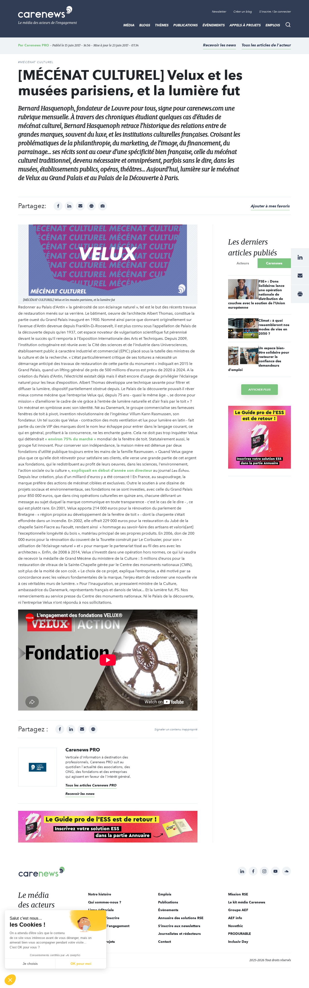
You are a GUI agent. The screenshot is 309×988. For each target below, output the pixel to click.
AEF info (235, 918)
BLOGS (144, 25)
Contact (164, 942)
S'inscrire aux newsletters (179, 926)
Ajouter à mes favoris (270, 206)
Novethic (235, 926)
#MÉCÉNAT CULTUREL (35, 62)
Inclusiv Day (238, 942)
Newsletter (219, 11)
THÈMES (162, 25)
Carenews (274, 263)
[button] (10, 980)
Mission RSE (238, 894)
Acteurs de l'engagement (108, 926)
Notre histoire (99, 894)
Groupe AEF (238, 910)
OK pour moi (80, 964)
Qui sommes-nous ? (104, 902)
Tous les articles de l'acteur (266, 45)
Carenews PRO (36, 45)
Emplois (273, 25)
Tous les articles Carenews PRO (91, 785)
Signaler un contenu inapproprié (175, 729)
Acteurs (243, 263)
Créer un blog (242, 11)
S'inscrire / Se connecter (275, 11)
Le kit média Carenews (246, 902)
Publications (185, 25)
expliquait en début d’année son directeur (111, 470)
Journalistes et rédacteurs (179, 934)
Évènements (214, 25)
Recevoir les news (219, 45)
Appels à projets (245, 25)
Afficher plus (259, 389)
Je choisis (30, 964)
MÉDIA (128, 25)
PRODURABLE (239, 934)
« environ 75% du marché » (70, 439)
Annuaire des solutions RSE (181, 918)
